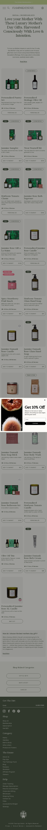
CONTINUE (35, 423)
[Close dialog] (45, 400)
